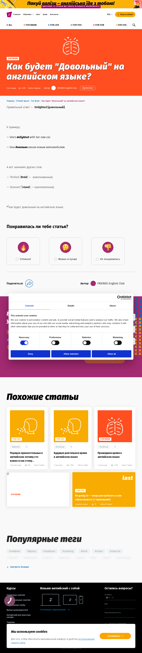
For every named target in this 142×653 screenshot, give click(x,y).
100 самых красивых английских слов (31, 499)
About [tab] (113, 305)
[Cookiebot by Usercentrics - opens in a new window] (119, 297)
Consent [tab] (29, 305)
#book (84, 551)
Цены (45, 14)
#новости (115, 551)
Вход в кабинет (126, 14)
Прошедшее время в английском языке (110, 454)
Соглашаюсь (113, 636)
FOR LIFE (54, 25)
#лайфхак (14, 551)
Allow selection (71, 354)
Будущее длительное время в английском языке (70, 454)
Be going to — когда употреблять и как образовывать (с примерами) (98, 497)
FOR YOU (77, 25)
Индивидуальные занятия (18, 600)
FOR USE (122, 25)
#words (16, 447)
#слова (98, 551)
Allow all (111, 354)
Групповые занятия (16, 595)
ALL (10, 25)
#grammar (87, 88)
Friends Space (22, 101)
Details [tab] (71, 305)
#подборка (49, 551)
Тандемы (11, 622)
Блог (38, 14)
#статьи (60, 447)
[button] (108, 598)
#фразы (31, 551)
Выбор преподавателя (17, 610)
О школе (16, 14)
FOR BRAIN (31, 25)
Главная (10, 101)
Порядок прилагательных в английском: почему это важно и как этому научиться (26, 457)
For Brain (35, 101)
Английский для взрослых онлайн (19, 616)
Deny (30, 354)
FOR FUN (99, 25)
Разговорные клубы (16, 605)
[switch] (55, 342)
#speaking (68, 551)
